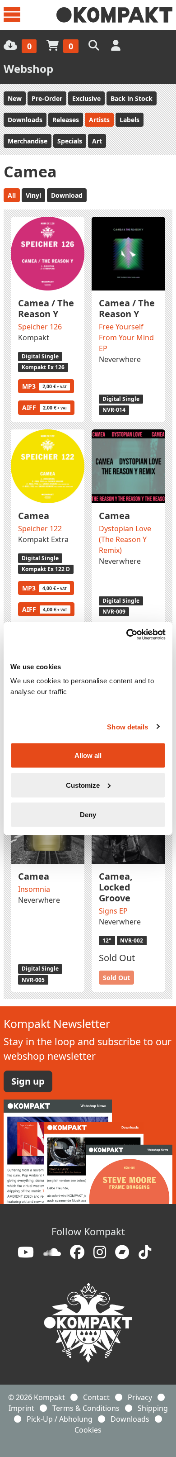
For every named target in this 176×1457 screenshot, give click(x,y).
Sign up (28, 1081)
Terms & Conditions (86, 1408)
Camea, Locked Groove (116, 887)
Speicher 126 (40, 327)
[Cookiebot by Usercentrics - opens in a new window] (127, 635)
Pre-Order (47, 98)
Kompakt (33, 338)
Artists (99, 119)
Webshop (28, 68)
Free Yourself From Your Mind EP (126, 337)
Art (97, 141)
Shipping (153, 1408)
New (15, 98)
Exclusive (86, 98)
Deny (88, 815)
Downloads (25, 119)
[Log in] (116, 45)
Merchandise (27, 141)
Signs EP (113, 911)
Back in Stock (132, 98)
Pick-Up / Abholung (60, 1419)
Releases (65, 119)
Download (67, 195)
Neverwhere (120, 359)
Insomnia (34, 889)
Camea (33, 515)
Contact (96, 1397)
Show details (127, 726)
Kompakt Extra (43, 539)
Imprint (21, 1408)
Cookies (88, 1430)
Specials (69, 141)
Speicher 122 (40, 528)
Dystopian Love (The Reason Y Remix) (125, 539)
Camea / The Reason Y (46, 308)
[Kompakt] (114, 15)
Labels (129, 119)
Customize (83, 785)
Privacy (140, 1397)
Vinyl (33, 195)
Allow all (88, 755)
